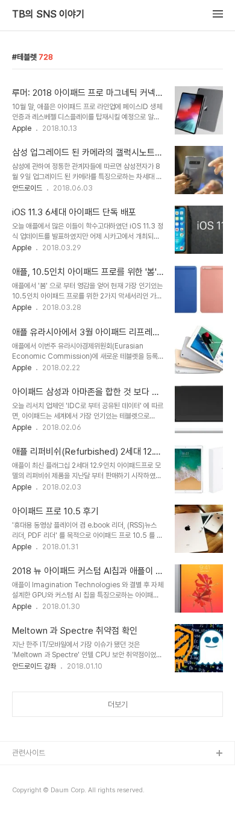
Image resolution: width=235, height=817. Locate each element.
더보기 (118, 704)
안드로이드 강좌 (34, 666)
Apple (21, 128)
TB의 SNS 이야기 (48, 14)
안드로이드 (27, 188)
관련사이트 (28, 752)
